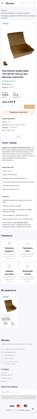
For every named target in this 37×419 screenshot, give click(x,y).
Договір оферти (6, 378)
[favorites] (30, 3)
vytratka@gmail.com (10, 352)
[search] (22, 3)
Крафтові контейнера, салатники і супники (15, 13)
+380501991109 (9, 358)
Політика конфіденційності (6, 374)
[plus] (21, 107)
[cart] (34, 3)
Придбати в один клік (18, 112)
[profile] (26, 3)
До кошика (29, 106)
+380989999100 (9, 355)
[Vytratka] (10, 3)
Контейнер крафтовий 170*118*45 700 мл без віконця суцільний (8, 319)
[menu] (2, 3)
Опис (18, 136)
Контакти (4, 381)
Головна (3, 10)
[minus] (4, 107)
